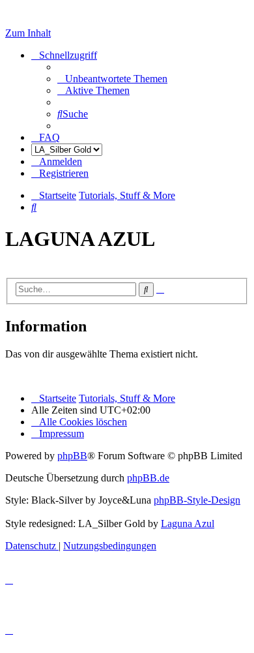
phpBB (72, 455)
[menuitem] (112, 78)
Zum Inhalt (28, 32)
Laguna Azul (187, 523)
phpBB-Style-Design (197, 500)
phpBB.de (148, 477)
